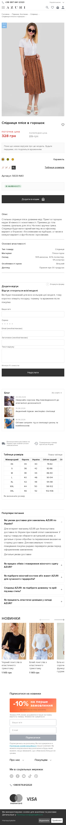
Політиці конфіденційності (30, 814)
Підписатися (33, 737)
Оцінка (5, 320)
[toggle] (57, 2)
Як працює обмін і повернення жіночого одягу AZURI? (31, 565)
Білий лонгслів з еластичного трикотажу (38, 665)
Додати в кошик (30, 199)
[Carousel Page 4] (38, 113)
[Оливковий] (8, 159)
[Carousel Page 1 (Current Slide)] (28, 113)
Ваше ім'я (6, 309)
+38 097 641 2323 (14, 2)
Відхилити (44, 820)
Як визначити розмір (14, 496)
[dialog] (33, 817)
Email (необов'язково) (12, 328)
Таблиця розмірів (54, 167)
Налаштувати (8, 820)
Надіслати (33, 372)
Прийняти (57, 820)
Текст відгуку (8, 347)
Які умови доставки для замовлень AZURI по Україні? (30, 522)
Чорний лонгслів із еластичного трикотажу (12, 665)
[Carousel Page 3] (35, 113)
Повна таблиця (55, 454)
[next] (59, 620)
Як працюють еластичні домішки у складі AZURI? (28, 601)
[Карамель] (3, 159)
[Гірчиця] (13, 159)
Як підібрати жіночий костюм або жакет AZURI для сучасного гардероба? (31, 577)
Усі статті (57, 393)
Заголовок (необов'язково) (15, 337)
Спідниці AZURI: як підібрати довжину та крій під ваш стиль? (30, 589)
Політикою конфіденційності (23, 746)
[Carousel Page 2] (32, 113)
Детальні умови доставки (17, 554)
